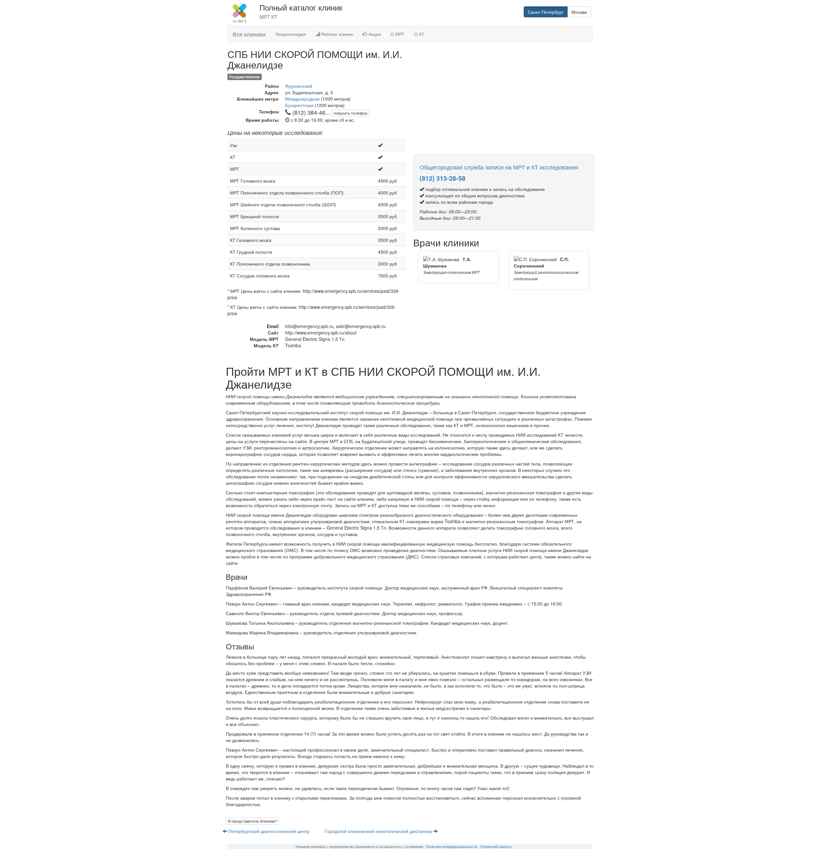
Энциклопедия (290, 34)
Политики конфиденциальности (451, 846)
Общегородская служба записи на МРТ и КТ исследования (499, 167)
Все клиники (249, 34)
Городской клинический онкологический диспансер (379, 831)
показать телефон (350, 113)
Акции (374, 34)
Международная (302, 98)
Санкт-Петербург (545, 12)
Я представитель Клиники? (252, 821)
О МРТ (397, 34)
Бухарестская (299, 105)
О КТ (419, 34)
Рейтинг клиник (336, 34)
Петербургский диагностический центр (269, 831)
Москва (579, 12)
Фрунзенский (298, 86)
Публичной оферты (496, 846)
